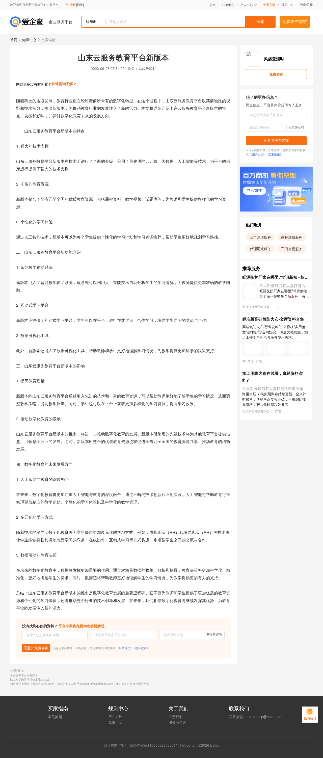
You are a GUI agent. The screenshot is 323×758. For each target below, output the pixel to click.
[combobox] (178, 22)
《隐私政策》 (141, 648)
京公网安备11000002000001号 (154, 745)
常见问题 (55, 716)
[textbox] (190, 22)
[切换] (80, 4)
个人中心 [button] (246, 5)
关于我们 (176, 716)
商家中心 (288, 4)
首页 (213, 4)
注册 (310, 4)
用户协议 (115, 716)
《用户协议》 (124, 648)
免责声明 (115, 722)
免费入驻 (269, 4)
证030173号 (117, 745)
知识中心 (29, 39)
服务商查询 (177, 722)
